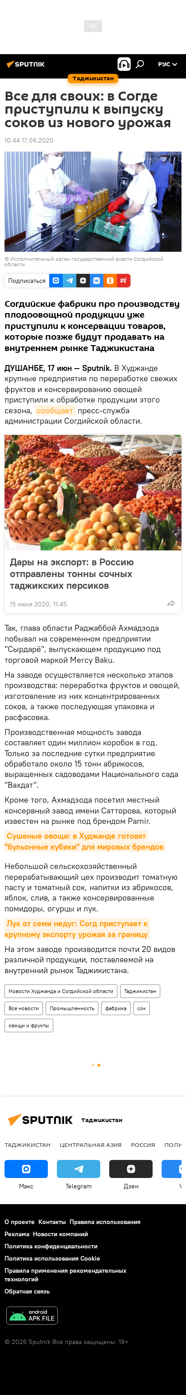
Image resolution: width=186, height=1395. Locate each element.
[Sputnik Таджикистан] (27, 68)
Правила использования (105, 1222)
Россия (143, 1145)
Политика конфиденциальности (51, 1246)
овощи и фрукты (29, 1025)
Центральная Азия (91, 1145)
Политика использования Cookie (52, 1258)
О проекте (20, 1222)
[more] (171, 603)
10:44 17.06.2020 (29, 140)
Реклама (17, 1234)
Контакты (52, 1222)
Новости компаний (60, 1234)
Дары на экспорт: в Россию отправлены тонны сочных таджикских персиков (72, 573)
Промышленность (72, 1008)
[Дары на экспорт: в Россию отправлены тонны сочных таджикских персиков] (93, 492)
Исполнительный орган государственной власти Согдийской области (84, 261)
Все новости (24, 1008)
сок (141, 1008)
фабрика (115, 1008)
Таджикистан (140, 991)
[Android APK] (32, 1317)
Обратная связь (27, 1291)
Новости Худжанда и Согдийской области (61, 991)
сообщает (55, 410)
